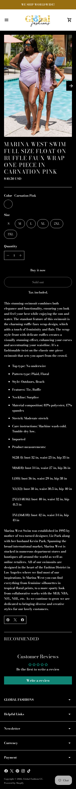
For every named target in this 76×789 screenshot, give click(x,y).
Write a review (38, 680)
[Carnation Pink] (8, 204)
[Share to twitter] (15, 620)
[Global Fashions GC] (38, 20)
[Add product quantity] (20, 255)
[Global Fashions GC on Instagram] (23, 771)
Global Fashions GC (33, 778)
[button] (71, 86)
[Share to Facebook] (22, 620)
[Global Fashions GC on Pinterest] (17, 771)
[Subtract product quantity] (8, 255)
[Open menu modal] (6, 19)
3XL (10, 234)
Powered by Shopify (14, 783)
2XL (57, 223)
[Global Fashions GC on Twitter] (12, 771)
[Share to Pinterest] (8, 620)
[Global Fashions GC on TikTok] (29, 771)
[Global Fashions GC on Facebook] (6, 771)
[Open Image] (38, 86)
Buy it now (38, 270)
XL (43, 223)
